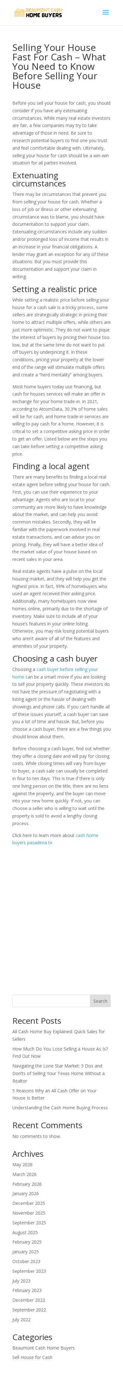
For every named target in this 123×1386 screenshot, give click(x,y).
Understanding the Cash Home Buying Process (60, 1108)
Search (100, 1001)
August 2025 (25, 1232)
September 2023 (29, 1271)
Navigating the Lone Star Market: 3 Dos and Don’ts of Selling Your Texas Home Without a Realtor (58, 1073)
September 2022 (29, 1310)
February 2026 (27, 1184)
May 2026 (22, 1164)
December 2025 (28, 1203)
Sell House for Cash (32, 1357)
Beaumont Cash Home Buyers (43, 1348)
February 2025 (27, 1242)
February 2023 (27, 1290)
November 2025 (28, 1213)
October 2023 (26, 1261)
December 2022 (28, 1300)
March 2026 (24, 1174)
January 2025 (25, 1252)
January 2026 (25, 1193)
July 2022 (21, 1319)
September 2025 (29, 1223)
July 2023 (21, 1281)
